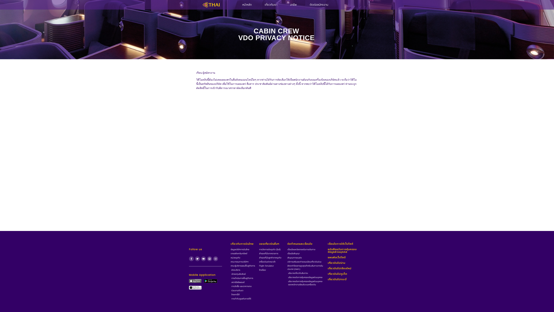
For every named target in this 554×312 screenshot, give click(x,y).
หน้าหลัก (247, 5)
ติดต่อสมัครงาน (319, 5)
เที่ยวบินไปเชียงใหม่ (339, 268)
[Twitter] (197, 258)
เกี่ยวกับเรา (271, 5)
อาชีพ (293, 5)
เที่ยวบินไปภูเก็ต (337, 274)
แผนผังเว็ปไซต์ (337, 257)
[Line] (209, 258)
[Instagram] (215, 258)
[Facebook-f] (191, 258)
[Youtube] (203, 258)
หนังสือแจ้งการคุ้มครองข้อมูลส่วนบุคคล (342, 250)
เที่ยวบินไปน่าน (336, 263)
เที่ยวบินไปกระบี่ (337, 279)
